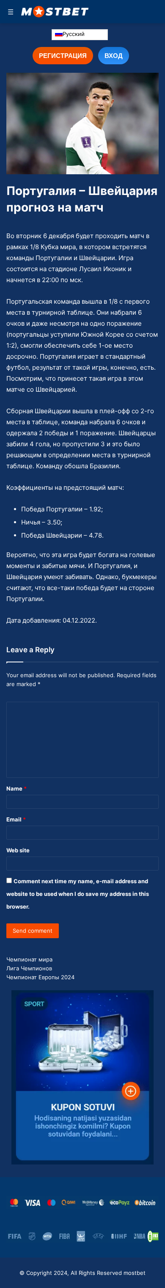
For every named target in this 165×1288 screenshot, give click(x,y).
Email (16, 819)
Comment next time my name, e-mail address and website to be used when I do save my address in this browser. (77, 894)
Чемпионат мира (29, 959)
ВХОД (113, 55)
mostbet (135, 1272)
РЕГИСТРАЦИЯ (63, 55)
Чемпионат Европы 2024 (40, 977)
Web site (18, 850)
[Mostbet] (55, 11)
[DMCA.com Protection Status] (153, 1236)
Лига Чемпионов (29, 968)
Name (16, 788)
